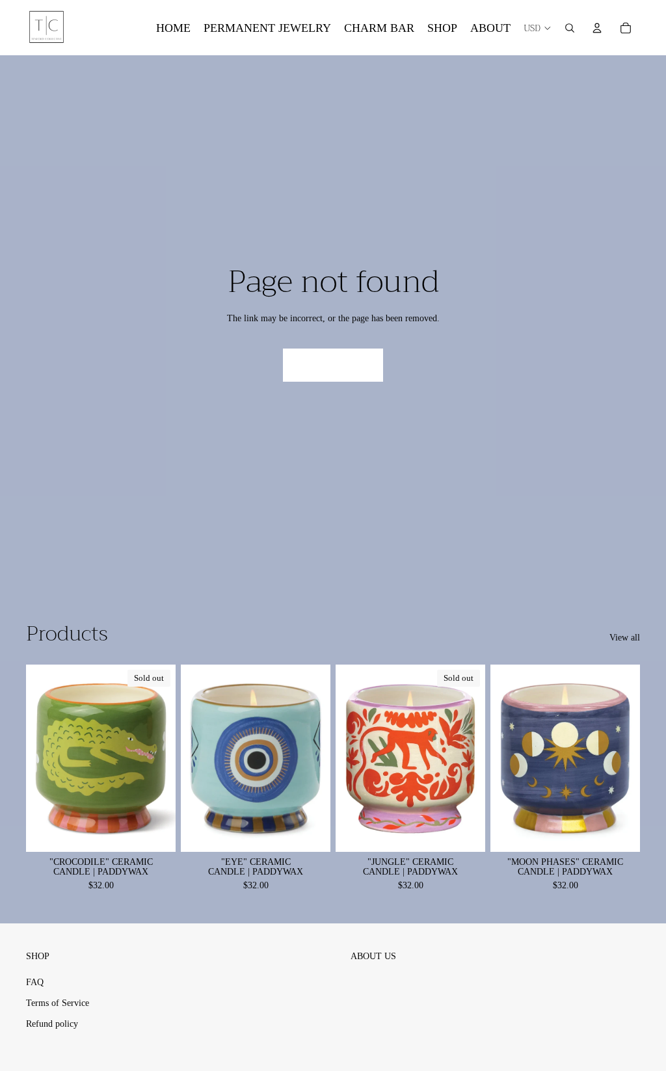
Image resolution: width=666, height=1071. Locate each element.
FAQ (35, 982)
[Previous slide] (191, 757)
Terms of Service (57, 1003)
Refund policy (52, 1024)
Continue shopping (333, 365)
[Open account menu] (597, 28)
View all (624, 637)
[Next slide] (320, 757)
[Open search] (569, 28)
